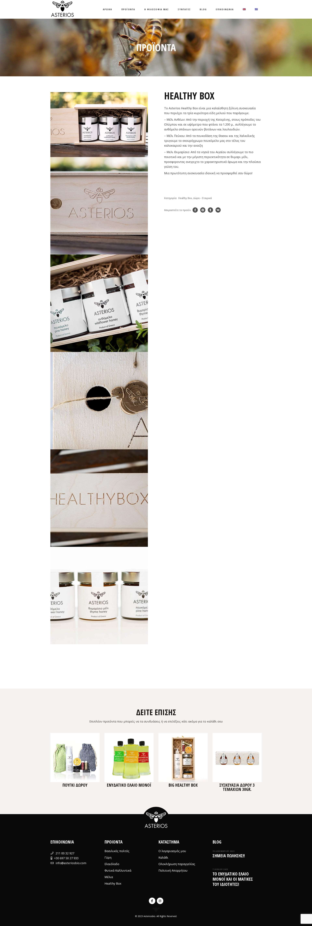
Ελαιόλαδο (111, 864)
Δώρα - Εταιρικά (202, 198)
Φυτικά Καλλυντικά (117, 870)
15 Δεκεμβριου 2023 (223, 851)
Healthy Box (185, 198)
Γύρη (107, 857)
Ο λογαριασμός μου (172, 851)
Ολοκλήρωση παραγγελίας (176, 864)
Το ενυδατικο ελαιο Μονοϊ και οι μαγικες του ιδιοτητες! (233, 879)
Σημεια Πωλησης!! (229, 856)
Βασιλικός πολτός (116, 851)
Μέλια (108, 877)
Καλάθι (163, 857)
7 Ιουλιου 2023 (220, 869)
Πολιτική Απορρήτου (173, 870)
